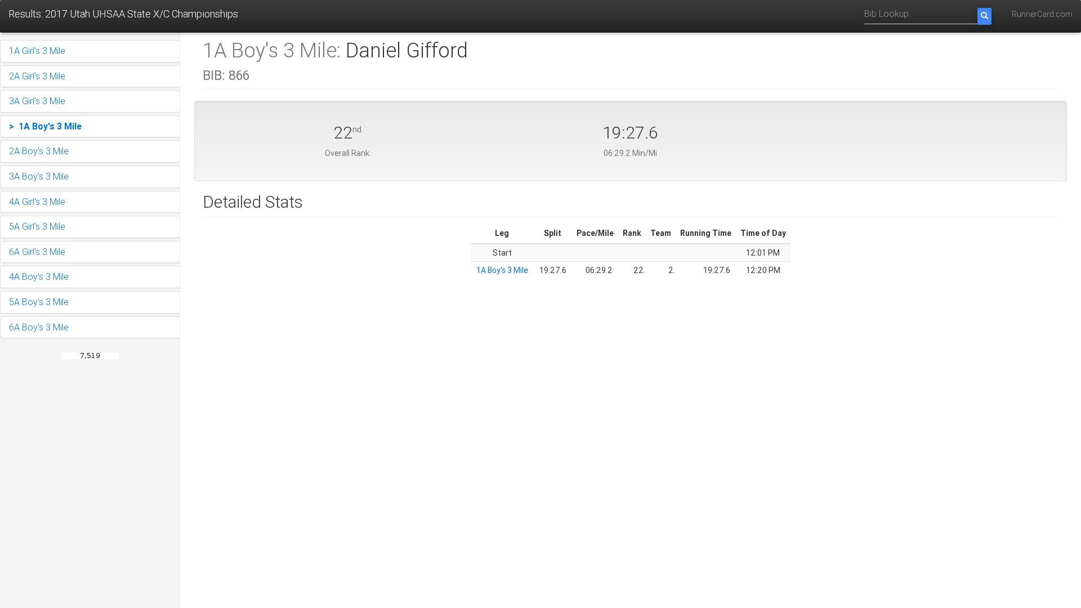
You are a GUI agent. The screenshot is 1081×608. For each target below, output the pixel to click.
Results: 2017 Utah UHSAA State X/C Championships (123, 13)
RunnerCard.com (1042, 14)
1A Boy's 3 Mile (502, 270)
